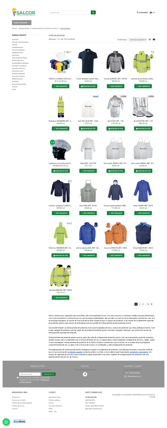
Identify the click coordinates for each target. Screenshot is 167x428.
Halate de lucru (17, 52)
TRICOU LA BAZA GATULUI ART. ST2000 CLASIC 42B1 (61, 78)
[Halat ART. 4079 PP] (88, 149)
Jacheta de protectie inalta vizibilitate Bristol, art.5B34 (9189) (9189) (143, 78)
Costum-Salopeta (18, 50)
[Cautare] (93, 12)
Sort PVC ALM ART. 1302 (88, 121)
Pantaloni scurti (17, 71)
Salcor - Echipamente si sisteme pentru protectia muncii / (36, 28)
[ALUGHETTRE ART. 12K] (143, 106)
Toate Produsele (20, 22)
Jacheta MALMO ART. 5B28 (60, 290)
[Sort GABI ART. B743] (88, 191)
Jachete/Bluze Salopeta (20, 63)
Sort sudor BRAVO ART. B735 (143, 163)
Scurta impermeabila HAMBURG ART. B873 (116, 205)
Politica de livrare (18, 406)
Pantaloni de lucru (18, 68)
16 (148, 304)
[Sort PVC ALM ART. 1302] (88, 106)
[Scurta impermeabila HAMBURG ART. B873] (115, 191)
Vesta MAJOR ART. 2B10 (143, 248)
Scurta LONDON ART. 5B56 (115, 248)
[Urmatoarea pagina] (151, 304)
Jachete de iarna (17, 60)
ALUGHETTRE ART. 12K (143, 121)
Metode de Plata (55, 397)
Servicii (51, 403)
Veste (14, 89)
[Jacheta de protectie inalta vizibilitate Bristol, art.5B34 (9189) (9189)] (143, 62)
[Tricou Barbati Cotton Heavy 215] (88, 62)
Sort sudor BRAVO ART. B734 (116, 163)
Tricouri (14, 87)
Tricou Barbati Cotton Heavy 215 (88, 78)
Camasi (14, 45)
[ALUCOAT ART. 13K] (115, 106)
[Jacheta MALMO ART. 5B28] (60, 276)
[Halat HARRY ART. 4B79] (143, 191)
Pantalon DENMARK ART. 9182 (61, 121)
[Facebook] (85, 374)
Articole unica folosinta (20, 42)
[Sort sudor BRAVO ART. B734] (115, 149)
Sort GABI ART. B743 (88, 205)
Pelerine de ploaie (18, 73)
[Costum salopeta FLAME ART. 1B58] (60, 191)
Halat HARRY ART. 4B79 (143, 205)
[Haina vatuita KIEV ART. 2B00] (88, 233)
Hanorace (15, 55)
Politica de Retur (55, 400)
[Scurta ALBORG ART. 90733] (115, 62)
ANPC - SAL (53, 411)
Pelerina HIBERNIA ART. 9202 (61, 248)
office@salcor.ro (134, 376)
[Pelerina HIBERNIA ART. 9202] (60, 233)
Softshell (15, 81)
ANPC (51, 409)
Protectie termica (18, 76)
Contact (15, 409)
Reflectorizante (17, 79)
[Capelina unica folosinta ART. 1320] (60, 149)
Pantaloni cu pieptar (19, 66)
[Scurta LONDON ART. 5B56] (115, 233)
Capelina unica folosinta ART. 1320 (61, 163)
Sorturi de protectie (19, 84)
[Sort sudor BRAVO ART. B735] (143, 149)
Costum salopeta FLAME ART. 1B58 (61, 205)
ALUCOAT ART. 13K (116, 121)
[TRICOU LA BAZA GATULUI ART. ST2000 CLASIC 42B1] (60, 62)
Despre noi (16, 397)
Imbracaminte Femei (19, 58)
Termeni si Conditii (18, 400)
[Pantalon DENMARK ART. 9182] (60, 106)
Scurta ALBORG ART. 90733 (115, 78)
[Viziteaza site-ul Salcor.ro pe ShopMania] (19, 421)
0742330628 (134, 373)
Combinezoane (17, 47)
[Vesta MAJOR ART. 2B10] (143, 233)
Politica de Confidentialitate (22, 403)
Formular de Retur (55, 406)
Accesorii (15, 39)
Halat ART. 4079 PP (88, 163)
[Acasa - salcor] (24, 12)
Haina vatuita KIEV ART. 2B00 (88, 248)
